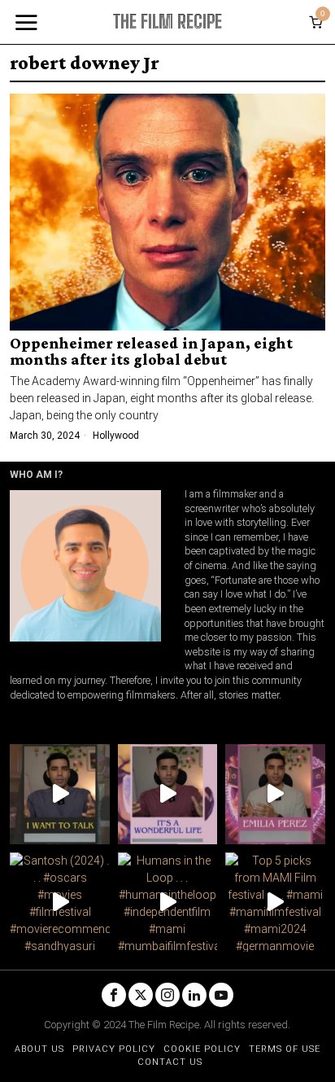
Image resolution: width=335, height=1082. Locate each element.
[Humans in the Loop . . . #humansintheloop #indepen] (167, 902)
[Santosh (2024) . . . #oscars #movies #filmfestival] (59, 902)
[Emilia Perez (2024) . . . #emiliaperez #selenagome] (274, 793)
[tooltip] (114, 995)
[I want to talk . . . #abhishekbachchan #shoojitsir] (59, 793)
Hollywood (116, 435)
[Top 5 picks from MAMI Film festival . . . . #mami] (274, 902)
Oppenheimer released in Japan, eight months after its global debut (151, 351)
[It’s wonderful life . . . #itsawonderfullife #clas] (167, 793)
